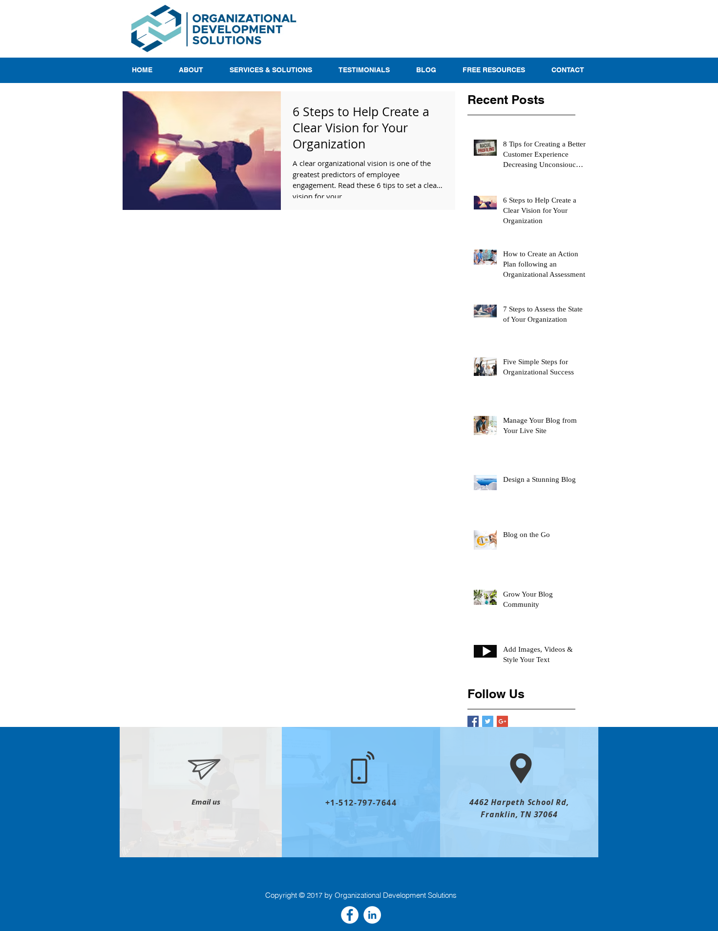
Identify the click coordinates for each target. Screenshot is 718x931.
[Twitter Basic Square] (487, 721)
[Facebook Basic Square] (473, 721)
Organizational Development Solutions (396, 895)
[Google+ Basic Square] (502, 721)
